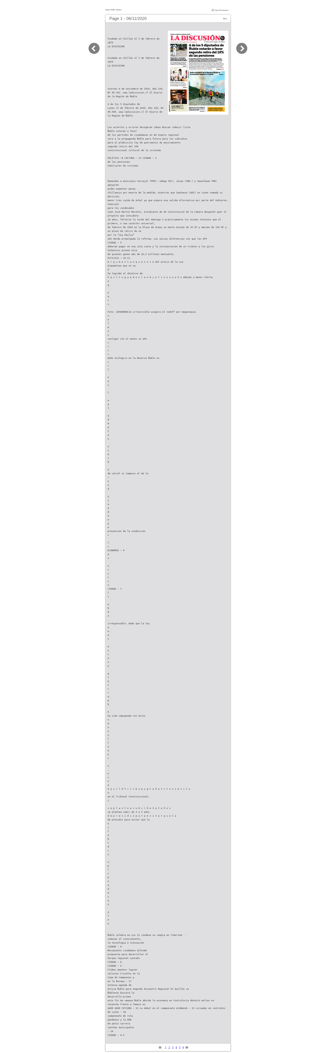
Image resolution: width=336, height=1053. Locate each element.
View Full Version (221, 10)
